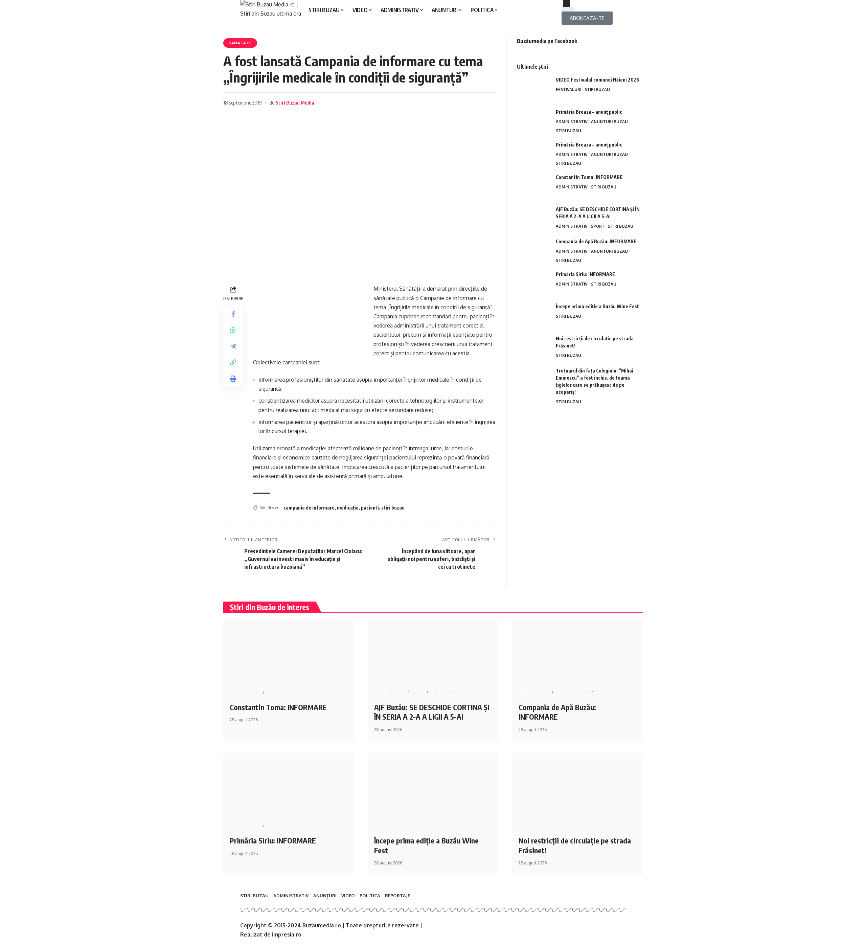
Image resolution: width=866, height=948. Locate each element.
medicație (348, 508)
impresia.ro (286, 934)
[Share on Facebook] (233, 314)
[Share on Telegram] (233, 346)
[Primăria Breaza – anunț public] (534, 121)
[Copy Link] (233, 362)
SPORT (598, 226)
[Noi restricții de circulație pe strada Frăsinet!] (534, 347)
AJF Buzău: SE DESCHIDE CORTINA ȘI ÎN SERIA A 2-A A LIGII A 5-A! (431, 712)
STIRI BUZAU (597, 89)
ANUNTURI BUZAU (609, 121)
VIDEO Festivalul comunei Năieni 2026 (597, 80)
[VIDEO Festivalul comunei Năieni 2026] (534, 88)
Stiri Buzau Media (295, 102)
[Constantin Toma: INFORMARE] (534, 186)
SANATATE (240, 42)
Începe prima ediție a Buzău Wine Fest (597, 306)
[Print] (233, 378)
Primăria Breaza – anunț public (589, 112)
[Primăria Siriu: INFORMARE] (534, 283)
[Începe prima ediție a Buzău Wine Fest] (534, 315)
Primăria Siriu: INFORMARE (585, 274)
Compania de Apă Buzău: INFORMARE (596, 241)
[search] (593, 3)
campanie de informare (309, 508)
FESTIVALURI (568, 89)
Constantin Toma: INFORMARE (589, 177)
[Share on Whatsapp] (233, 330)
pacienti (370, 508)
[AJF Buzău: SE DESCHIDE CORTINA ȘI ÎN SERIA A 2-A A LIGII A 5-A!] (534, 218)
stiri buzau (393, 508)
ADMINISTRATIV (572, 121)
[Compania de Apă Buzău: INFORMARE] (534, 250)
